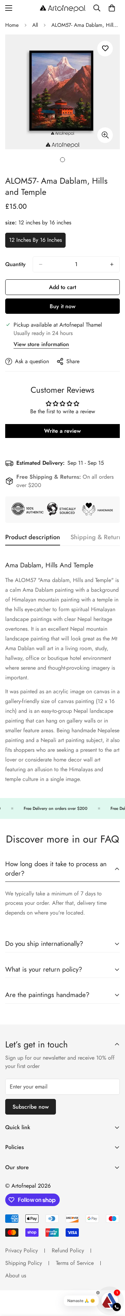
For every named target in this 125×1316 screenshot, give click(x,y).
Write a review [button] (62, 431)
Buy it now (62, 306)
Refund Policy (68, 1250)
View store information (41, 344)
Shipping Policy (23, 1263)
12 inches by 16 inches (35, 242)
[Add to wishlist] (105, 48)
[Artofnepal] (63, 8)
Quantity (15, 264)
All (35, 25)
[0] (112, 8)
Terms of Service (75, 1263)
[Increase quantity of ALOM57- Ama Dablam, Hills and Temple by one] (111, 264)
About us (15, 1275)
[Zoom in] (105, 135)
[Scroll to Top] (112, 1279)
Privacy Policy (21, 1250)
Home (12, 25)
